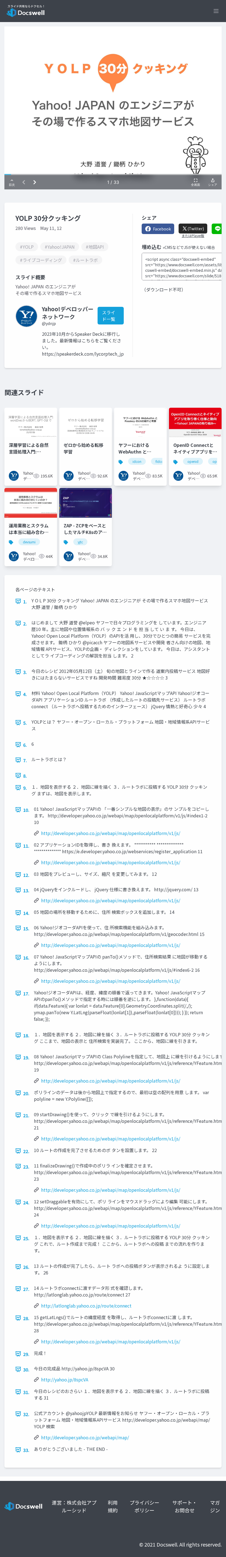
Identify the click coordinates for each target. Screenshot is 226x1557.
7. (25, 760)
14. (26, 913)
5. (25, 723)
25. (26, 1238)
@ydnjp (49, 323)
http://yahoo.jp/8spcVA (64, 1379)
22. (26, 1151)
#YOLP (27, 246)
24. (26, 1202)
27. (26, 1289)
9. (25, 788)
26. (26, 1267)
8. (25, 775)
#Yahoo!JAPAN (60, 246)
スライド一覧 (108, 315)
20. (26, 1093)
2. (25, 623)
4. (25, 694)
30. (26, 1369)
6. (25, 745)
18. (26, 1035)
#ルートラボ (85, 260)
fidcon (160, 461)
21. (26, 1115)
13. (26, 890)
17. (26, 993)
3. (25, 672)
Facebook (162, 229)
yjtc (80, 541)
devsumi (29, 541)
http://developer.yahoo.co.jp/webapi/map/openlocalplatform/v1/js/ (110, 833)
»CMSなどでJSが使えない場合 (189, 247)
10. (26, 810)
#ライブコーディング (41, 260)
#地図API (95, 246)
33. (26, 1450)
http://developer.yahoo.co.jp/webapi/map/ (85, 1437)
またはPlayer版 (193, 235)
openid (192, 461)
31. (26, 1392)
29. (26, 1354)
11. (26, 845)
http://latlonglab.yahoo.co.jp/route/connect (86, 1305)
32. (26, 1414)
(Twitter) (195, 228)
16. (26, 957)
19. (26, 1057)
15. (26, 928)
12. (26, 875)
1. (25, 601)
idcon (137, 461)
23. (26, 1166)
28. (26, 1318)
